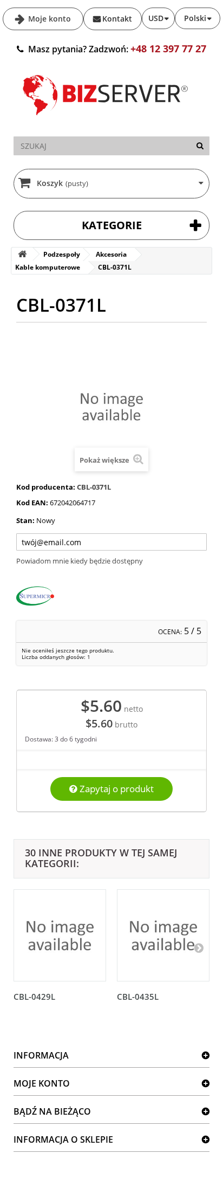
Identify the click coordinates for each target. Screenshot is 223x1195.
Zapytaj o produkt (115, 788)
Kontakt (117, 18)
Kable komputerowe (47, 267)
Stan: (25, 520)
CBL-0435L (138, 996)
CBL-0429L (34, 996)
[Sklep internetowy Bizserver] (105, 120)
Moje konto (48, 18)
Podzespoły (61, 254)
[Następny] (198, 947)
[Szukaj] (200, 145)
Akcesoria (111, 254)
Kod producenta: (45, 487)
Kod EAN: (32, 502)
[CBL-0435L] (163, 935)
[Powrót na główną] (22, 254)
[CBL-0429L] (60, 935)
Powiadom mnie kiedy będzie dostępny (79, 561)
